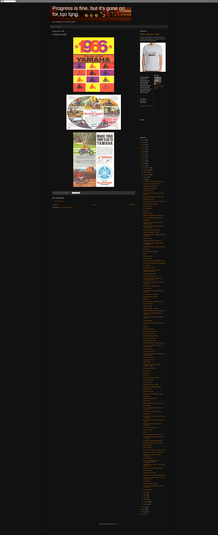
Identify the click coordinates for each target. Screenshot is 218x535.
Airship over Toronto (148, 359)
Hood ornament (147, 445)
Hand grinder (146, 396)
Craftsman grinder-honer (149, 368)
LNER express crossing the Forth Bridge (154, 475)
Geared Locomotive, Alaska (150, 251)
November (146, 170)
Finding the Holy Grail (149, 351)
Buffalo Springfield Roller (149, 398)
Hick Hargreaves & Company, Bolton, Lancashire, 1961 (153, 279)
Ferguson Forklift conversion (150, 308)
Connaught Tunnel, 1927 (149, 276)
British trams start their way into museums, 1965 (151, 365)
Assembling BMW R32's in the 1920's (153, 443)
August (145, 177)
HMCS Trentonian (148, 349)
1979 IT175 (146, 375)
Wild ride (145, 432)
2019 (143, 156)
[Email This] (73, 193)
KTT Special (146, 481)
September (146, 174)
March (145, 499)
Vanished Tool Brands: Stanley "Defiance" (154, 246)
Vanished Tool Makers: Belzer (151, 336)
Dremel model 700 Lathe (149, 338)
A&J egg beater (147, 489)
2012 (143, 511)
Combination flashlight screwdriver (152, 387)
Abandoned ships (147, 206)
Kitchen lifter (146, 405)
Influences (146, 299)
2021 (143, 151)
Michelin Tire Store (148, 213)
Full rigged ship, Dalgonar (150, 188)
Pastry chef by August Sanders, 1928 (153, 468)
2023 (143, 147)
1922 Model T (147, 400)
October (145, 172)
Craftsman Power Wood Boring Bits (152, 440)
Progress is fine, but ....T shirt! (149, 34)
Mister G (158, 84)
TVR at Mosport (147, 208)
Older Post (132, 204)
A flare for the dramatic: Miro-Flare (152, 411)
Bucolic (145, 253)
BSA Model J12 (147, 389)
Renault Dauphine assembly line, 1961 (153, 301)
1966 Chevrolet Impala (149, 472)
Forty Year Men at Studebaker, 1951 (153, 394)
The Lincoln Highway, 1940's (150, 232)
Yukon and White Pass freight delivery (153, 217)
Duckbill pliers (146, 265)
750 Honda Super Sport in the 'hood (152, 434)
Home (94, 204)
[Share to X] (76, 193)
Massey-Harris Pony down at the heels (153, 452)
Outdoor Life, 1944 (148, 190)
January (145, 504)
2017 (143, 161)
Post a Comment (59, 201)
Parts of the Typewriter (149, 333)
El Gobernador (147, 370)
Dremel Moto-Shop (148, 380)
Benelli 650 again (147, 470)
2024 (143, 144)
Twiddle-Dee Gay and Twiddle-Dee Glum (154, 310)
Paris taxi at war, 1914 (149, 357)
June (144, 492)
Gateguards (146, 373)
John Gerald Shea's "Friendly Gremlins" (153, 343)
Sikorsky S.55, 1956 (148, 267)
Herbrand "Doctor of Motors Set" (152, 183)
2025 (143, 142)
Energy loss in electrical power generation (154, 263)
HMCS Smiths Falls (148, 391)
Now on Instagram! (56, 26)
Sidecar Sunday (147, 238)
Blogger (116, 524)
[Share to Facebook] (77, 193)
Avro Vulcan (146, 210)
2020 (143, 154)
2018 (143, 158)
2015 (143, 165)
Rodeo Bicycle (147, 414)
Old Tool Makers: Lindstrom (150, 294)
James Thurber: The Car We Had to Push (154, 201)
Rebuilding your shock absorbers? (152, 240)
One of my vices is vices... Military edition (154, 450)
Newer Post (56, 204)
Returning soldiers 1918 (149, 273)
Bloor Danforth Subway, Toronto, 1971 (153, 196)
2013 (143, 509)
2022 (143, 149)
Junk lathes (146, 249)
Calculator (146, 326)
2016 (143, 163)
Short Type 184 (147, 288)
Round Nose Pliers (148, 303)
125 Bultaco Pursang (148, 329)
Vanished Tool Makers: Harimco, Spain (153, 215)
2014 (143, 507)
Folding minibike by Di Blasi (150, 296)
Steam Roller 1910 (148, 458)
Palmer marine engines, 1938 (151, 286)
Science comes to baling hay (150, 427)
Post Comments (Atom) (66, 207)
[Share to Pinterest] (79, 193)
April (144, 497)
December (146, 167)
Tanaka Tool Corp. (148, 430)
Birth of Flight (146, 362)
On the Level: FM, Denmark (150, 203)
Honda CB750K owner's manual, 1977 (153, 403)
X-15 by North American (149, 340)
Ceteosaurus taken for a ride (150, 384)
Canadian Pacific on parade (150, 483)
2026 (143, 140)
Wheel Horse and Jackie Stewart (152, 230)
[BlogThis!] (74, 193)
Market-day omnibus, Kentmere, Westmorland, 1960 (151, 270)
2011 (143, 514)
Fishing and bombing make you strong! (153, 181)
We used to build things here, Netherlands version (151, 461)
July (144, 179)
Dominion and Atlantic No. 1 (150, 331)
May (144, 495)
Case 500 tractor (147, 258)
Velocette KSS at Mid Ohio (150, 186)
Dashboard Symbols (148, 199)
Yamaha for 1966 (147, 320)
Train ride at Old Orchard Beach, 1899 (153, 260)
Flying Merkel (146, 220)
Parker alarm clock (148, 256)
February (146, 502)
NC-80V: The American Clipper (151, 377)
